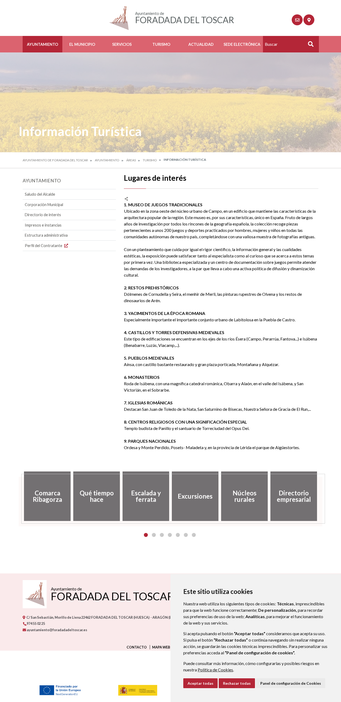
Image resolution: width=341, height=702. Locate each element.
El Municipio (82, 44)
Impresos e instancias (43, 225)
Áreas (131, 160)
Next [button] (322, 496)
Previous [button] (18, 496)
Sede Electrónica (242, 44)
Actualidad (201, 44)
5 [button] (178, 535)
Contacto (137, 647)
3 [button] (162, 535)
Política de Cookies (215, 669)
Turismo (161, 44)
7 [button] (194, 535)
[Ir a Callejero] (308, 19)
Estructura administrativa (46, 235)
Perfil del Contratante (44, 245)
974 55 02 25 (35, 623)
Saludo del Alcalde (40, 194)
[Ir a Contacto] (297, 19)
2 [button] (154, 535)
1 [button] (146, 535)
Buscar (308, 45)
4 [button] (170, 535)
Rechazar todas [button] (237, 683)
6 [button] (186, 535)
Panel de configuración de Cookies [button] (290, 683)
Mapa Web (161, 647)
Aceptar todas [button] (200, 683)
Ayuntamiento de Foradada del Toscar (55, 160)
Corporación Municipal (44, 204)
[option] (47, 496)
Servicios (122, 44)
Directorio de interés (43, 214)
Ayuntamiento (42, 44)
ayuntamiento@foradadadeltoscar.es (56, 630)
